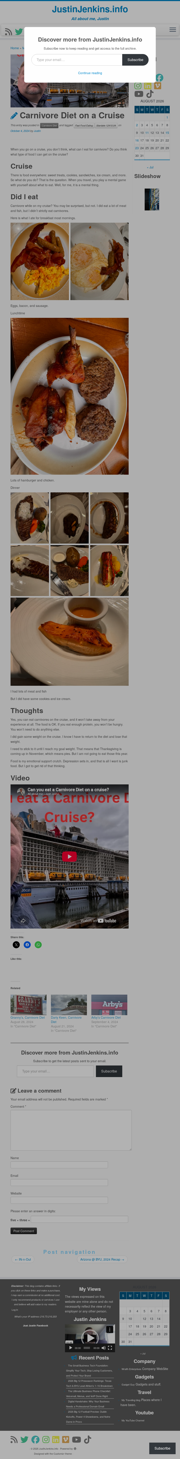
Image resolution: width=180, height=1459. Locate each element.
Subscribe (135, 59)
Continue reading (90, 73)
